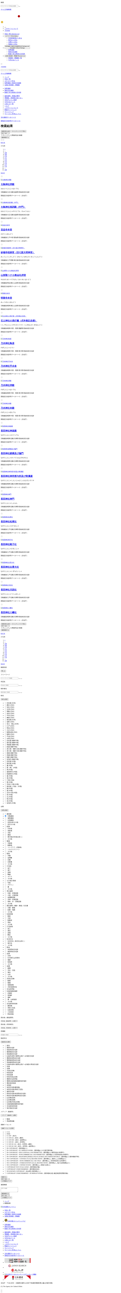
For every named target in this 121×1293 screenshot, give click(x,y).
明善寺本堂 (6, 298)
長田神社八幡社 (9, 612)
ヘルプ (7, 106)
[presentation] (1, 135)
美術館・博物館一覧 (15, 58)
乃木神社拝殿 (7, 385)
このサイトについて (11, 28)
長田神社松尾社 (9, 521)
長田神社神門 (7, 499)
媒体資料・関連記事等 (12, 96)
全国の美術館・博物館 (15, 56)
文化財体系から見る (15, 38)
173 (6, 161)
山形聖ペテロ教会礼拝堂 (13, 275)
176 (6, 166)
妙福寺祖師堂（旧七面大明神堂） (18, 252)
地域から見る (12, 44)
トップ (7, 77)
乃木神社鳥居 (7, 343)
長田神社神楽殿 (9, 430)
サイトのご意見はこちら (13, 114)
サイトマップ (9, 112)
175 (6, 165)
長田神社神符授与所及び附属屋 (17, 476)
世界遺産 (11, 50)
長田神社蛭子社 (9, 544)
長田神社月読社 (9, 589)
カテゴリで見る (11, 36)
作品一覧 (12, 34)
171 (6, 158)
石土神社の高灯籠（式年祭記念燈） (19, 320)
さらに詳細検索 (6, 9)
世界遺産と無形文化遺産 (17, 47)
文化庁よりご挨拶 (11, 100)
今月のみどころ (13, 60)
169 (6, 154)
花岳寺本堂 (6, 229)
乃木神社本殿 (7, 408)
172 (6, 159)
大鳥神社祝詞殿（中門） (13, 207)
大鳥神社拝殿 (7, 184)
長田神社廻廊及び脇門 (12, 453)
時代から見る (12, 40)
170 (6, 156)
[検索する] (19, 6)
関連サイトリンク (11, 110)
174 (6, 163)
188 (6, 170)
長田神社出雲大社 (10, 567)
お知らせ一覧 (9, 104)
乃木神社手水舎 (9, 366)
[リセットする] (21, 678)
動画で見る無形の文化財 (16, 54)
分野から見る (12, 42)
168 (6, 153)
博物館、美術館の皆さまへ (14, 98)
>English (7, 30)
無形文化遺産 (12, 52)
